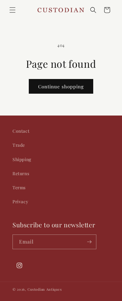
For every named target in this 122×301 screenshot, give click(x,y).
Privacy (20, 202)
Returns (21, 173)
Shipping (22, 159)
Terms (19, 187)
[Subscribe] (89, 241)
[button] (12, 10)
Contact (21, 131)
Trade (19, 145)
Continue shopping (61, 86)
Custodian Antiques (45, 289)
